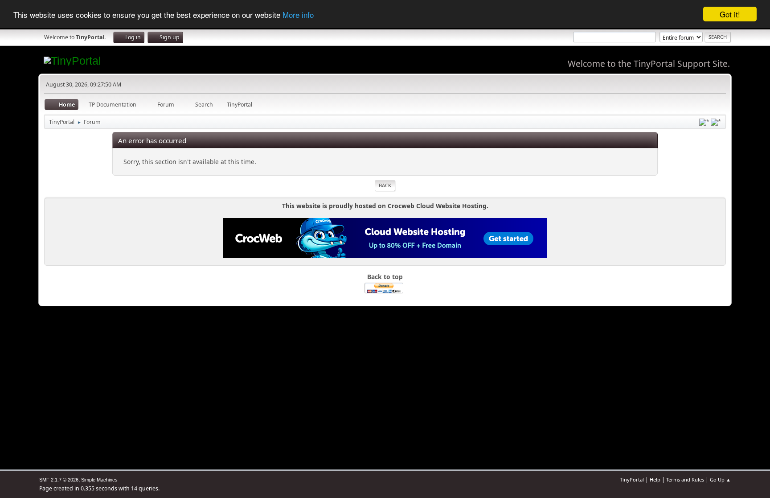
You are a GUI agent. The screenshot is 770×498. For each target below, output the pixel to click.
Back (385, 185)
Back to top (385, 276)
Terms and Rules (685, 479)
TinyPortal (632, 479)
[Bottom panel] (716, 122)
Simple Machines (99, 479)
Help (655, 479)
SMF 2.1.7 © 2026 (58, 479)
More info (298, 14)
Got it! (730, 14)
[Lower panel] (704, 122)
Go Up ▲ (720, 479)
